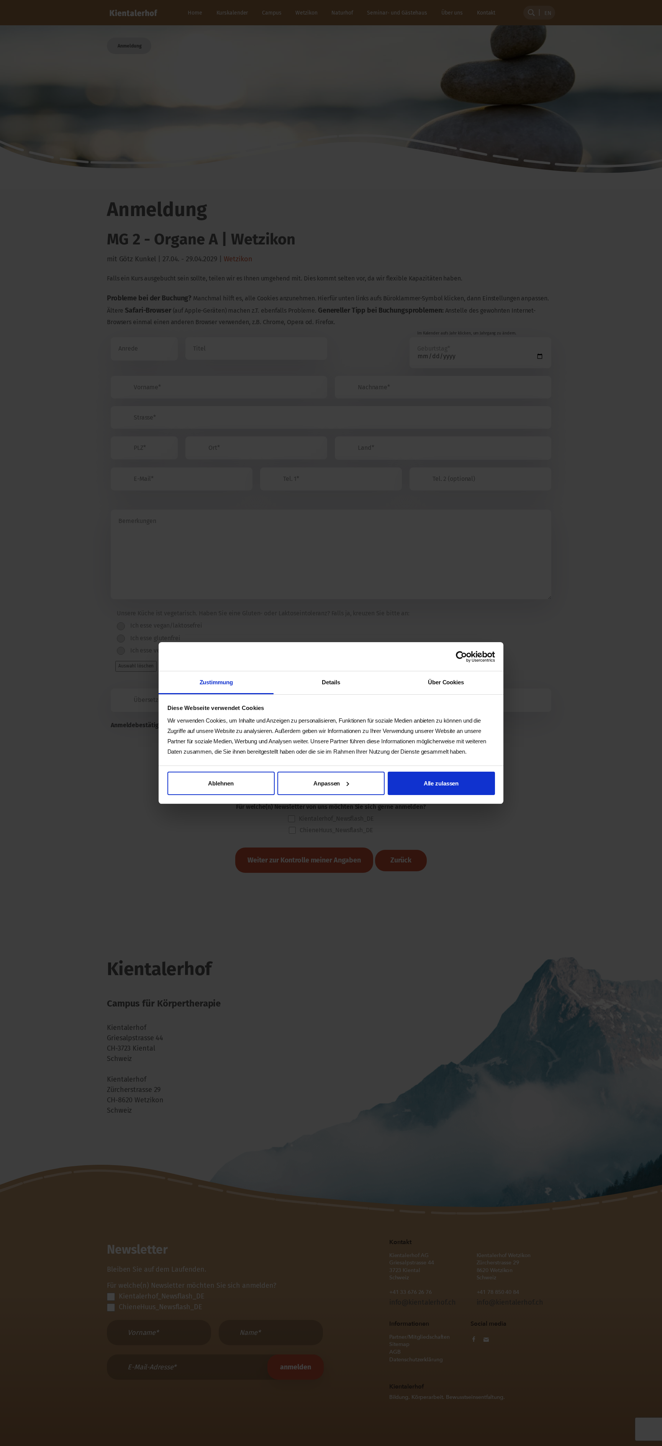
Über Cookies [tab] (446, 682)
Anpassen (326, 783)
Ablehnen (220, 783)
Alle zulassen (441, 783)
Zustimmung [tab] (216, 682)
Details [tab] (331, 682)
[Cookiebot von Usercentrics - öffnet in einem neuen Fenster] (461, 656)
